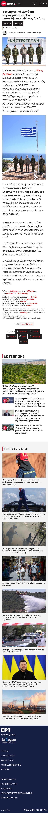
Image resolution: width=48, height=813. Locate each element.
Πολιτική (18, 23)
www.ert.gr (5, 810)
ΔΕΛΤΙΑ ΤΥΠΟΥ (7, 760)
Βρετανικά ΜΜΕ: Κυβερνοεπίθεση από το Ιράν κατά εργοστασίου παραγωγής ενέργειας (22, 717)
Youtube (33, 303)
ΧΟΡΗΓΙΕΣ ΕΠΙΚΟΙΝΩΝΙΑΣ (11, 765)
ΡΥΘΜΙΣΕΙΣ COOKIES (9, 797)
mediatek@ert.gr (8, 735)
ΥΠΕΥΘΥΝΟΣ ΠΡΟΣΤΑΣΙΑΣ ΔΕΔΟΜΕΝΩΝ (17, 793)
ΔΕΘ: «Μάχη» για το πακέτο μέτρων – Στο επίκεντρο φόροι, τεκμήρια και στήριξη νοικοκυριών (29, 429)
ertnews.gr (23, 312)
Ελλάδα (30, 291)
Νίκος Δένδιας (26, 324)
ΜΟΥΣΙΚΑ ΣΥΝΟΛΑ (8, 779)
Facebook (30, 299)
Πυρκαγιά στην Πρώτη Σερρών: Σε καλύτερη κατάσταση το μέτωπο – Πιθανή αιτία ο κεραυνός (21, 617)
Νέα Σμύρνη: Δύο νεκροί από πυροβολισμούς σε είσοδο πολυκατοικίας (23, 650)
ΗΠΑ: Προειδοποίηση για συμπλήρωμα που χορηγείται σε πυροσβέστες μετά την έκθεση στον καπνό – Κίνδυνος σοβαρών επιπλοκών (22, 550)
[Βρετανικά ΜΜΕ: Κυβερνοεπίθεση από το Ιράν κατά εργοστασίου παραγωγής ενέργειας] (24, 702)
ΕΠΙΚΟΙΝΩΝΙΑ (6, 788)
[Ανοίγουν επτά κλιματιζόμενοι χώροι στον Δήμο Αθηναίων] (24, 568)
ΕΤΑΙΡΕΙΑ (4, 751)
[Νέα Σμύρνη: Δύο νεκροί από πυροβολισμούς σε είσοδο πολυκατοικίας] (24, 635)
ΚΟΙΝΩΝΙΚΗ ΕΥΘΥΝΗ (9, 784)
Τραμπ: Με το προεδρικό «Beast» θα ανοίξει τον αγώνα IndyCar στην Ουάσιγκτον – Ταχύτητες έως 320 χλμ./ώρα (23, 516)
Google (34, 297)
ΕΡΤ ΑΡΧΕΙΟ (5, 769)
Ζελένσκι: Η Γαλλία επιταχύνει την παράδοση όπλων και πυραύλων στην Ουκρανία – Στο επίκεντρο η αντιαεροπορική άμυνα (22, 684)
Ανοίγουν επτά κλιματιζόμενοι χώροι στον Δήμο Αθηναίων (23, 584)
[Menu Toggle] (19, 3)
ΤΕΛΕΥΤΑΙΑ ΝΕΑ (15, 449)
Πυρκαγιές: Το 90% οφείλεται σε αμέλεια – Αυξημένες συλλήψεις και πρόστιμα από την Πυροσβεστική (22, 482)
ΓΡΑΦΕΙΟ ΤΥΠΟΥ (7, 756)
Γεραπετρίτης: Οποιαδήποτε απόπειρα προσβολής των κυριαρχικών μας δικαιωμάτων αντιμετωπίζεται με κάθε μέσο (30, 402)
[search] (34, 4)
